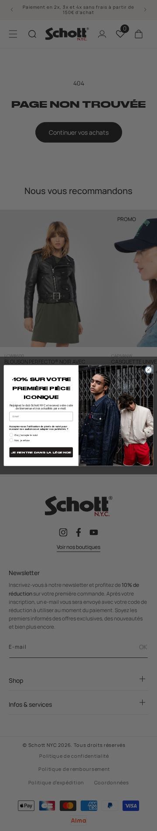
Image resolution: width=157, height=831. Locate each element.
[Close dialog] (148, 370)
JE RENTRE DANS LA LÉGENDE (41, 452)
